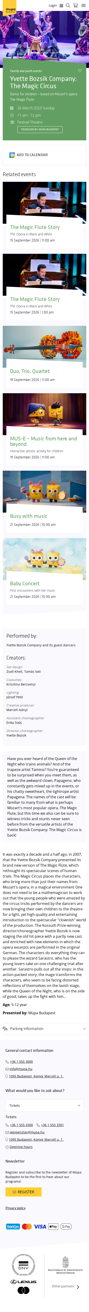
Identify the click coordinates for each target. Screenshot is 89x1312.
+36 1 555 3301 (52, 1125)
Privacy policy (15, 1208)
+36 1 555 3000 (21, 1061)
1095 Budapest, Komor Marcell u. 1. (36, 1076)
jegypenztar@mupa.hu (27, 1132)
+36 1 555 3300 (21, 1125)
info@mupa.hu (21, 1069)
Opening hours (21, 1147)
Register (26, 1191)
